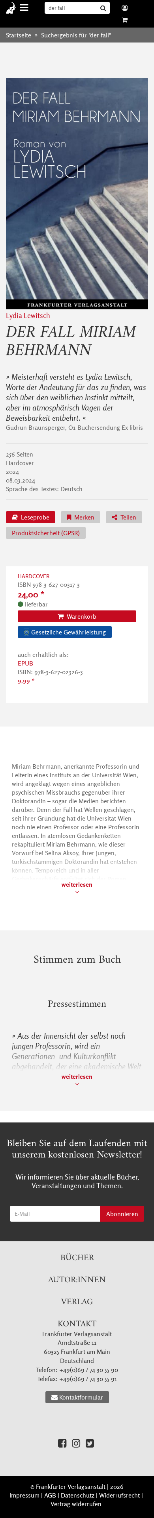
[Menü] (25, 8)
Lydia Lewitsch (28, 315)
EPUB (25, 663)
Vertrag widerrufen (76, 1504)
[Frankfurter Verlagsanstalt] (13, 8)
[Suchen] (104, 8)
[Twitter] (90, 1443)
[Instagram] (76, 1443)
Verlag (77, 1302)
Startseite (18, 35)
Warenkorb (80, 616)
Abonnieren (122, 1214)
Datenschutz (77, 1495)
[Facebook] (62, 1443)
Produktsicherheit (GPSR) (46, 533)
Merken (83, 517)
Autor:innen (77, 1280)
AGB (50, 1495)
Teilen (127, 517)
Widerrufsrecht (119, 1495)
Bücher (77, 1258)
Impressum (24, 1495)
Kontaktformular (81, 1397)
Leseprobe (34, 517)
